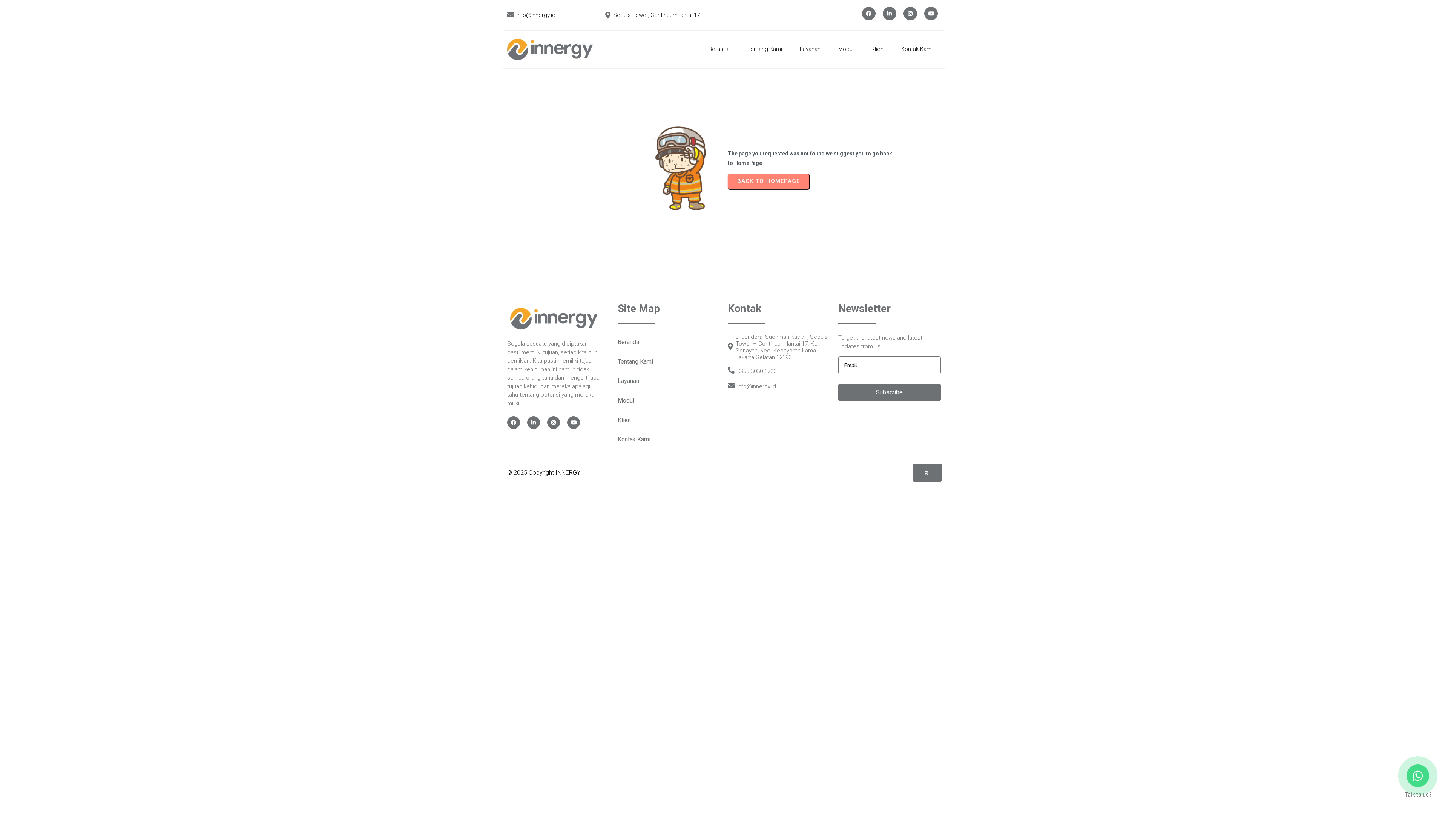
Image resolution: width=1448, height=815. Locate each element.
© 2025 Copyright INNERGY (543, 472)
